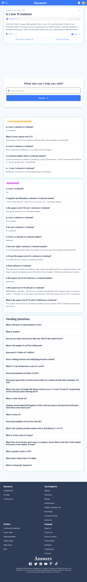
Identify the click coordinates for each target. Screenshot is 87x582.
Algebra (47, 491)
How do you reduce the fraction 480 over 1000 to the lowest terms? (34, 338)
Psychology (48, 512)
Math (14, 10)
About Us (47, 528)
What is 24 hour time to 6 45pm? (19, 435)
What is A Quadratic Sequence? (19, 465)
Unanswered (8, 499)
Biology (47, 499)
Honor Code (8, 532)
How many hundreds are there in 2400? (22, 373)
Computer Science (51, 516)
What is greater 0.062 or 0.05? (18, 451)
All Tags (6, 495)
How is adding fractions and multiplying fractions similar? (30, 359)
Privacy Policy (49, 541)
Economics (48, 520)
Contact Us (48, 532)
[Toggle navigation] (3, 3)
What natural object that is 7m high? (21, 458)
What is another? (13, 331)
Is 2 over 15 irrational (19, 14)
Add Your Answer (62, 39)
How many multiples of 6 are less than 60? (24, 421)
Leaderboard (8, 491)
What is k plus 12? (13, 414)
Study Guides (8, 541)
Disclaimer (48, 545)
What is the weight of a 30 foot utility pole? (24, 345)
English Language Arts (52, 507)
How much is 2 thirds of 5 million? (20, 352)
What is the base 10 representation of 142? (24, 325)
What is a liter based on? (16, 398)
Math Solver (8, 545)
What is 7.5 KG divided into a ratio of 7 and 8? (25, 366)
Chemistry (48, 495)
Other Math (21, 10)
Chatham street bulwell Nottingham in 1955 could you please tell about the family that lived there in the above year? (42, 406)
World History (49, 503)
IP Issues (47, 553)
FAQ (5, 549)
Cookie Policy (49, 549)
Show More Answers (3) (24, 39)
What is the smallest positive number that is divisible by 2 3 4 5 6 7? (34, 428)
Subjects (8, 10)
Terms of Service (50, 537)
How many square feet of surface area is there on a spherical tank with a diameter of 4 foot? (42, 381)
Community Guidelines (12, 528)
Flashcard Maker (10, 537)
